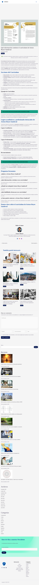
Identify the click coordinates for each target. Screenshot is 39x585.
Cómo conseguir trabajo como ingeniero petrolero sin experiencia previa (27, 266)
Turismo (2, 533)
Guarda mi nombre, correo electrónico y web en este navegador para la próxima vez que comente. (18, 334)
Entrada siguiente (34, 243)
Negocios (27, 573)
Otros (2, 531)
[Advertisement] (19, 11)
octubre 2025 (3, 491)
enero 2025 (3, 507)
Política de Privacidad (19, 569)
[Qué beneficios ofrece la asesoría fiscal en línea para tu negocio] (6, 461)
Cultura (2, 517)
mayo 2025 (3, 500)
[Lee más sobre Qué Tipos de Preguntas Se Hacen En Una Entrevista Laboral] (11, 257)
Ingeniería (2, 528)
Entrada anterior (4, 243)
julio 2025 (2, 496)
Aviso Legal (19, 565)
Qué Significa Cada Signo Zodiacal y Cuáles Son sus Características (12, 479)
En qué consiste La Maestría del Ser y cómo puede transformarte (11, 364)
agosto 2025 (3, 494)
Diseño (2, 522)
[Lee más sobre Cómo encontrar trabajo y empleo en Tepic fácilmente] (28, 275)
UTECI (6, 1)
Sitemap (19, 570)
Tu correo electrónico (5, 547)
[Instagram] (21, 238)
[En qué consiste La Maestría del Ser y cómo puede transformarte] (6, 358)
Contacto (19, 566)
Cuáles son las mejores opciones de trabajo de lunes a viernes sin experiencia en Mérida (10, 302)
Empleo (2, 53)
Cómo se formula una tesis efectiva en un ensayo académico (10, 439)
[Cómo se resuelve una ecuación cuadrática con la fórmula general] (6, 409)
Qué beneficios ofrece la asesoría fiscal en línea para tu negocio (11, 466)
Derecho (2, 520)
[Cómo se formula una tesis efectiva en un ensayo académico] (6, 434)
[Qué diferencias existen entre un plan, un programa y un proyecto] (6, 421)
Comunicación (3, 515)
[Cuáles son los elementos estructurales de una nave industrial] (6, 371)
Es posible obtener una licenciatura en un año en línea (9, 389)
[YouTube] (19, 238)
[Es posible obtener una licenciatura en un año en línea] (6, 384)
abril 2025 (2, 502)
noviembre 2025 (3, 489)
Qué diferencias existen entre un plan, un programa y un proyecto (11, 426)
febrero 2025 (3, 505)
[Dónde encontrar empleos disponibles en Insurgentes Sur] (6, 447)
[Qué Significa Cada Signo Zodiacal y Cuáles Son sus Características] (6, 474)
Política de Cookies (19, 568)
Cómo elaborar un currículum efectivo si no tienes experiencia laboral (26, 303)
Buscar (2, 345)
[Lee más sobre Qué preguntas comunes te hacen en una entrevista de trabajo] (11, 276)
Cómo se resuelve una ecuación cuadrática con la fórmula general (11, 414)
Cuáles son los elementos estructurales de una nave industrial (10, 376)
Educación (2, 524)
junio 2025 (2, 498)
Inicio (19, 564)
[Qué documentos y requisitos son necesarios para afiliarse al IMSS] (6, 397)
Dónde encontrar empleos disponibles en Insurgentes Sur (10, 453)
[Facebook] (17, 238)
